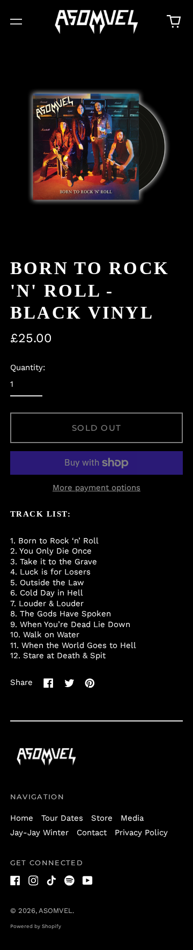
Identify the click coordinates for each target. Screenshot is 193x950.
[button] (174, 22)
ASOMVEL (55, 911)
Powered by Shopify (35, 926)
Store (102, 818)
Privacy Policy (141, 832)
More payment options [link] (96, 487)
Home (21, 818)
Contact (92, 832)
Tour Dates (62, 818)
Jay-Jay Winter (39, 832)
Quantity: (27, 367)
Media (132, 818)
